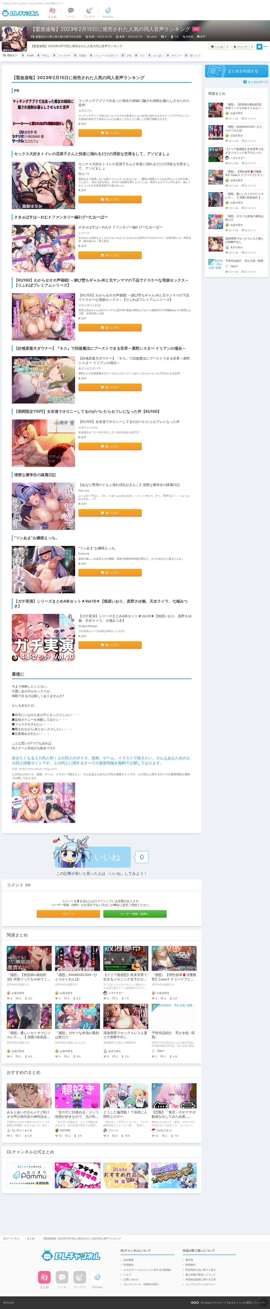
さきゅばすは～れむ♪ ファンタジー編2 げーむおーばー (120, 227)
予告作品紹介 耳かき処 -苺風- (244, 260)
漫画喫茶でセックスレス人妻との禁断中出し (125, 1035)
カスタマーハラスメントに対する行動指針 (147, 1269)
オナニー (176, 55)
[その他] (265, 47)
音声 (202, 36)
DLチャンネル (20, 12)
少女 (129, 55)
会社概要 (128, 1259)
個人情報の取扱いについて (200, 1274)
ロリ (142, 55)
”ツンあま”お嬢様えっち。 (98, 548)
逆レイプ (195, 55)
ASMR (30, 55)
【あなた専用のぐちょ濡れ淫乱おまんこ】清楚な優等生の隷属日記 (129, 485)
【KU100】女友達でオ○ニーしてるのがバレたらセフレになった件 (129, 422)
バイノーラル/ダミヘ (106, 55)
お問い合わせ (131, 1279)
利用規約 (128, 1264)
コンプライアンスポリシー (200, 1284)
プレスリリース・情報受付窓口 (141, 1284)
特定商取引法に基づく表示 (200, 1269)
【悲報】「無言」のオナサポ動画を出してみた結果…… (174, 1114)
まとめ (31, 1238)
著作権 (189, 1259)
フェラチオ (64, 55)
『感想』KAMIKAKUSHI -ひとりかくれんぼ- (76, 977)
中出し (46, 55)
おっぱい (158, 55)
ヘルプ (127, 1274)
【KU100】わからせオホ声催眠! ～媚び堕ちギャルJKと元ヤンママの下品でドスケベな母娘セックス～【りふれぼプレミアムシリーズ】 (133, 297)
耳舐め (82, 55)
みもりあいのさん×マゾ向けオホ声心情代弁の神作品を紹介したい (29, 1116)
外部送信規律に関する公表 (200, 1279)
